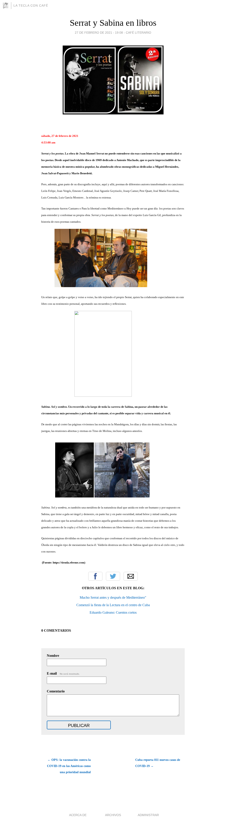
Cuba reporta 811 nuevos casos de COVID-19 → (157, 763)
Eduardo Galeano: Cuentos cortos (113, 612)
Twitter (113, 576)
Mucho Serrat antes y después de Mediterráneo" (113, 597)
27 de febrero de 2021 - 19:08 (99, 32)
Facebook (95, 576)
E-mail (63, 673)
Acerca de (78, 815)
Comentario (56, 691)
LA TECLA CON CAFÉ (30, 5)
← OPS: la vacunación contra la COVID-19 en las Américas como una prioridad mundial (69, 766)
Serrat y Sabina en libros (113, 23)
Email (131, 576)
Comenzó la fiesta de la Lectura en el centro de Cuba (113, 605)
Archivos (113, 815)
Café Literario (138, 32)
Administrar (148, 815)
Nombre (53, 655)
